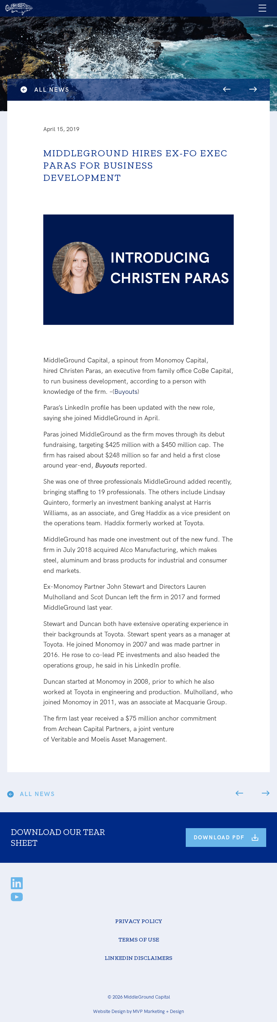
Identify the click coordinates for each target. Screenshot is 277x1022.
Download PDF (219, 837)
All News (51, 89)
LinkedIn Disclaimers (138, 957)
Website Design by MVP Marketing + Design (138, 1011)
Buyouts (125, 392)
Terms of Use (138, 939)
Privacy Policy (138, 921)
